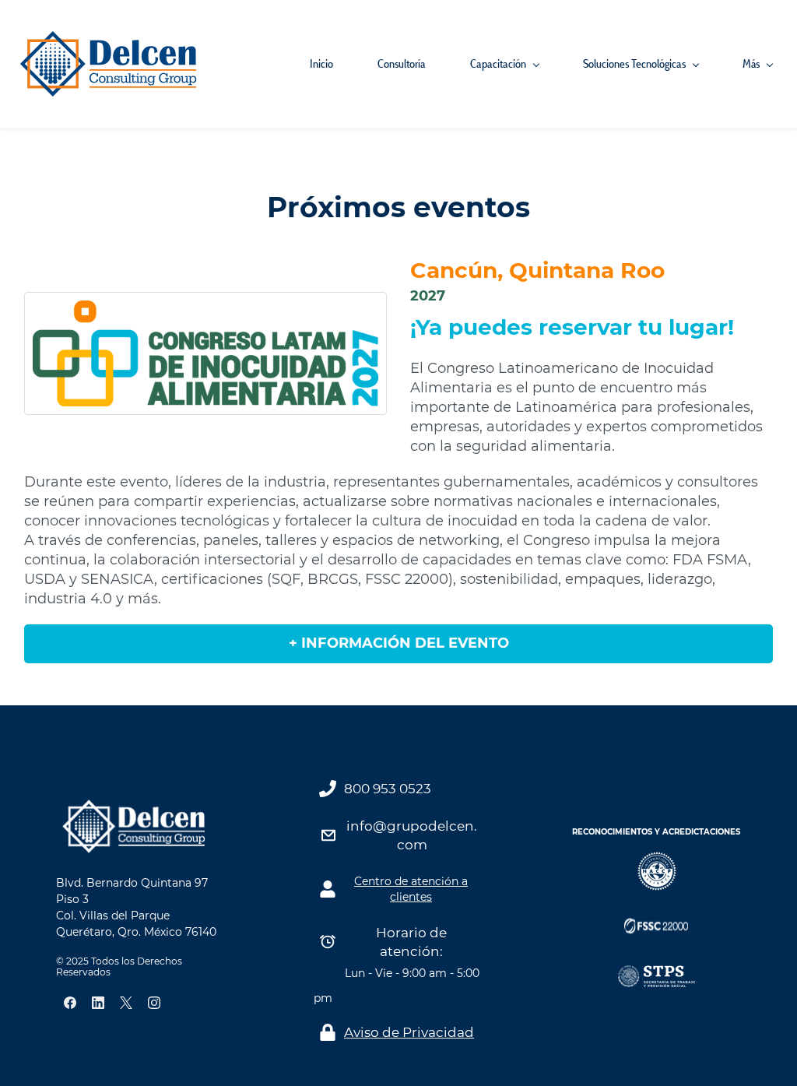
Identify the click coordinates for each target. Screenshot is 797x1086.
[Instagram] (154, 1003)
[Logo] (108, 64)
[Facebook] (70, 1003)
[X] (126, 1003)
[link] (134, 806)
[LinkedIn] (98, 1003)
